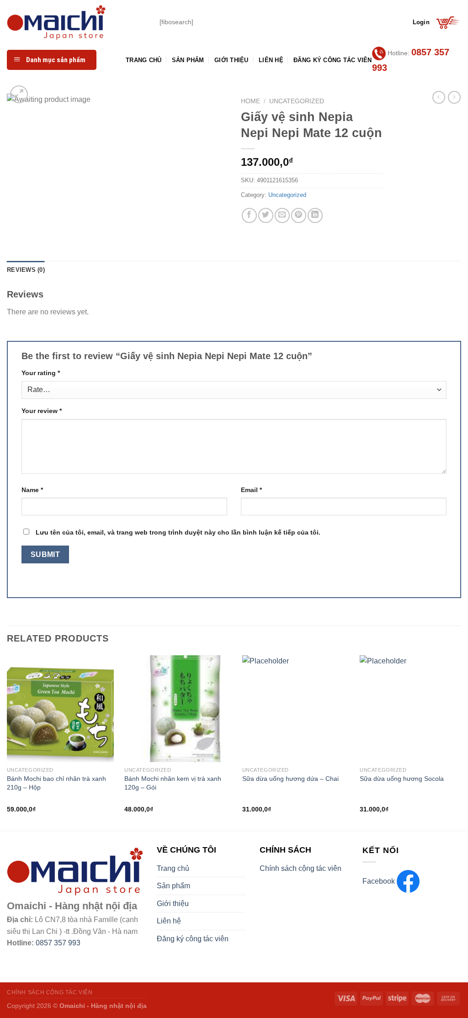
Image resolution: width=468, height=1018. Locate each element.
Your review (41, 410)
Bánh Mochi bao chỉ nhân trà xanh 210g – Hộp (56, 783)
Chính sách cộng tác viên (300, 868)
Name (32, 489)
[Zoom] (19, 94)
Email (251, 489)
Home (250, 101)
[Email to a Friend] (282, 215)
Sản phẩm (188, 60)
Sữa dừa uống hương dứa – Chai (290, 778)
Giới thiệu (231, 60)
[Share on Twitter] (265, 215)
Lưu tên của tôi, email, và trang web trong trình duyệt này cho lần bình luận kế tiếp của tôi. (178, 532)
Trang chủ (143, 60)
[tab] (26, 270)
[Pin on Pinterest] (298, 215)
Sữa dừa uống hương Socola (402, 778)
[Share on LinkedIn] (315, 215)
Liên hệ (271, 60)
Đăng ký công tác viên (332, 60)
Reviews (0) (26, 269)
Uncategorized (296, 101)
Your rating (40, 372)
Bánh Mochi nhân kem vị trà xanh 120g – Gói (172, 783)
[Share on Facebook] (249, 215)
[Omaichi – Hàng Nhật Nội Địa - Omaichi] (76, 22)
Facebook (379, 881)
